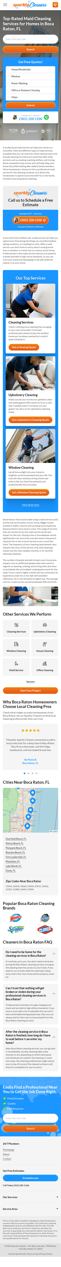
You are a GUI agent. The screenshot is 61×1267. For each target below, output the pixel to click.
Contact (7, 1158)
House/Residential (20, 69)
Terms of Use (33, 1254)
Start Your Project (30, 690)
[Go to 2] (28, 773)
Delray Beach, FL (15, 843)
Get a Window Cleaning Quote (29, 492)
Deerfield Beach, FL (16, 838)
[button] (28, 817)
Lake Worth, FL (14, 866)
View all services (30, 504)
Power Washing (19, 83)
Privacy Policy (46, 1254)
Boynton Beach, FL (15, 852)
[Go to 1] (24, 773)
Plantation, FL (13, 861)
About (6, 1154)
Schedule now (30, 1177)
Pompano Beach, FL (16, 847)
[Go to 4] (36, 773)
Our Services (10, 1197)
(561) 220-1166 (30, 119)
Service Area (10, 1208)
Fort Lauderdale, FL (16, 856)
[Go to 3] (32, 773)
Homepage (8, 1149)
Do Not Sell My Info (17, 1254)
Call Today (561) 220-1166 (16, 1185)
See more (30, 681)
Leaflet (54, 831)
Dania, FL (11, 870)
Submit (31, 105)
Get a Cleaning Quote (24, 347)
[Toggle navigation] (5, 4)
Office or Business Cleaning (25, 90)
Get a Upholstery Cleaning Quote (30, 419)
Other (14, 97)
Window (15, 76)
